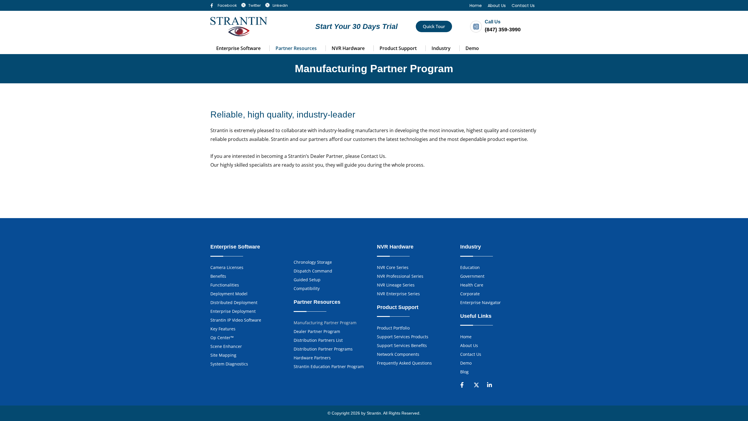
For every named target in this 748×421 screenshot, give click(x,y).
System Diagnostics (229, 364)
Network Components (398, 354)
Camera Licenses (226, 267)
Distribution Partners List (318, 340)
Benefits (218, 276)
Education (470, 267)
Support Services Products (402, 336)
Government (472, 276)
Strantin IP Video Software (235, 320)
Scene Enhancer (226, 346)
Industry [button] (441, 48)
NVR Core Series (392, 267)
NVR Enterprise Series (398, 293)
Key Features (223, 329)
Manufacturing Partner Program (325, 322)
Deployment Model (228, 293)
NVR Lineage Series (396, 285)
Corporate (470, 293)
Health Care (471, 285)
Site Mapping (223, 355)
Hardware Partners (312, 357)
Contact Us (523, 6)
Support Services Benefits (402, 345)
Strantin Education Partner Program (329, 366)
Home (476, 6)
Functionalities (224, 285)
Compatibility (307, 288)
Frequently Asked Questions (404, 363)
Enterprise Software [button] (238, 48)
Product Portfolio (393, 328)
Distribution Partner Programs (323, 349)
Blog (464, 372)
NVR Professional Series (400, 276)
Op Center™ (222, 337)
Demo (472, 48)
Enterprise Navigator (480, 302)
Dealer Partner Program (317, 331)
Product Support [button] (398, 48)
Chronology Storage (313, 262)
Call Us (493, 21)
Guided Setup (307, 279)
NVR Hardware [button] (348, 48)
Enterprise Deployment (233, 311)
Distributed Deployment (233, 302)
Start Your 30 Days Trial (356, 26)
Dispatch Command (313, 271)
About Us (497, 6)
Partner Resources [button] (296, 48)
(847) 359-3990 (503, 29)
